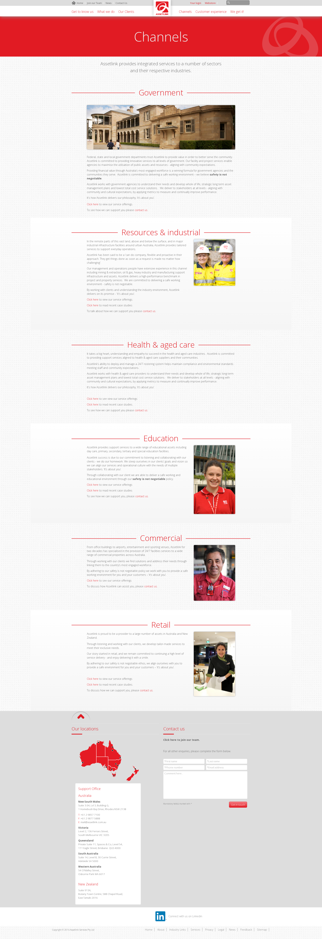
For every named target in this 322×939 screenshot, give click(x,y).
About (161, 929)
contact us (141, 210)
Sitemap (262, 929)
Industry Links (177, 929)
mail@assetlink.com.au (93, 822)
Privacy (209, 929)
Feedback (246, 929)
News (232, 929)
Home (148, 929)
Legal (221, 929)
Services (195, 929)
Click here (92, 204)
